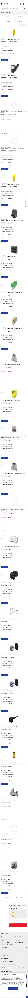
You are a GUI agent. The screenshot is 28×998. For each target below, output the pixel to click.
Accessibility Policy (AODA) (7, 944)
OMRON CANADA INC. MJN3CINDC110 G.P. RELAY (11, 654)
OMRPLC (2, 617)
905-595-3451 (12, 964)
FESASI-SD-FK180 (4, 581)
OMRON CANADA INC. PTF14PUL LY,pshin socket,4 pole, (12, 220)
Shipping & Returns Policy (7, 942)
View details (4, 133)
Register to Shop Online (21, 950)
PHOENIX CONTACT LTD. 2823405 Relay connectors (11, 328)
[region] (13, 985)
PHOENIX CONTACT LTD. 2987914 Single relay (10, 256)
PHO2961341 (3, 545)
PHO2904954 (4, 183)
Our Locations (4, 953)
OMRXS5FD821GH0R (5, 833)
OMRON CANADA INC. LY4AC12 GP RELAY (9, 872)
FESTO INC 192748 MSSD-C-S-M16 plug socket (10, 726)
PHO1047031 (3, 797)
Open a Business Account (7, 950)
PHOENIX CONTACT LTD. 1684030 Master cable (10, 75)
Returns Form (18, 953)
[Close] (24, 974)
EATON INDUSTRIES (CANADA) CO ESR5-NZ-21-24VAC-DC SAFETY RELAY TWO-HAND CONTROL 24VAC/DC (13, 762)
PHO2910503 (3, 363)
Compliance (4, 936)
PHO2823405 (4, 327)
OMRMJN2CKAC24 (5, 689)
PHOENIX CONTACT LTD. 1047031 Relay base (10, 799)
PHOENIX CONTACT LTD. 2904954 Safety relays (10, 184)
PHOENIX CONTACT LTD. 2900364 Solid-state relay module (13, 473)
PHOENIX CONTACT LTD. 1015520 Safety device (10, 39)
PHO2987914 (3, 255)
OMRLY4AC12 (3, 871)
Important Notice (19, 942)
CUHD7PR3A (3, 435)
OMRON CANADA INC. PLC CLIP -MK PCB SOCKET (11, 618)
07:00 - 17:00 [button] (23, 2)
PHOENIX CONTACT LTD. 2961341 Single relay (10, 546)
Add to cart (4, 60)
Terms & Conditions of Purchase (20, 939)
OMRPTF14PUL (4, 219)
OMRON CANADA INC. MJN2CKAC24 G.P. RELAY (10, 690)
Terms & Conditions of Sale (6, 939)
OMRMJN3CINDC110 (5, 653)
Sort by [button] (20, 16)
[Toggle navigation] (2, 4)
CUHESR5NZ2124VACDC (6, 760)
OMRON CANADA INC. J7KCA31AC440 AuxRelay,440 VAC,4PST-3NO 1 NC (14, 112)
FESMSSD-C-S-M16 (5, 725)
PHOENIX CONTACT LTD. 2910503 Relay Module (10, 364)
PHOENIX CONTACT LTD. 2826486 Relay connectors (11, 292)
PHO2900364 (4, 472)
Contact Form (4, 955)
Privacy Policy (18, 936)
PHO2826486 (4, 291)
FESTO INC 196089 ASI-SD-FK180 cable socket (10, 582)
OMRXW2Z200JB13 (5, 508)
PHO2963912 (3, 399)
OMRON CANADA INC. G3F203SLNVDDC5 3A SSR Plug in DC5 (13, 148)
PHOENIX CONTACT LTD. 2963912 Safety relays (10, 400)
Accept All (13, 988)
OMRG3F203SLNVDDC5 (6, 147)
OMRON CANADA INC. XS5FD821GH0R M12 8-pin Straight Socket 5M (12, 836)
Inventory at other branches (7, 50)
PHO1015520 (3, 38)
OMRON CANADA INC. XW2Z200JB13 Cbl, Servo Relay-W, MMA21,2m (13, 510)
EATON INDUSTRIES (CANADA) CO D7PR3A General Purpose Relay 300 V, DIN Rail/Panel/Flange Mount (13, 437)
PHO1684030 (3, 74)
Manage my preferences (13, 992)
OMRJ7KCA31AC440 (5, 110)
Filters (6, 16)
